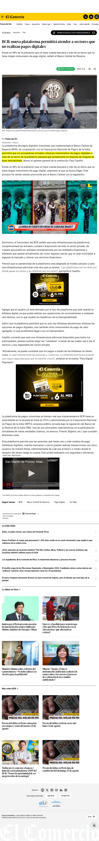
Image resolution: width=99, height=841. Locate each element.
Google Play (65, 796)
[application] (31, 474)
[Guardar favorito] (89, 69)
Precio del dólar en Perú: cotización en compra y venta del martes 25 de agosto (19, 726)
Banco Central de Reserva (38, 502)
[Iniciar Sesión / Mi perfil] (96, 16)
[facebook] (42, 790)
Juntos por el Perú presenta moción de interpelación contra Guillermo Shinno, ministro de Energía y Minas (19, 627)
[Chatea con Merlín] (85, 16)
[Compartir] (94, 69)
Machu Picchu (59, 24)
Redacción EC (11, 139)
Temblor (19, 24)
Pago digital (59, 502)
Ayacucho (36, 24)
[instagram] (51, 790)
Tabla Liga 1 (46, 24)
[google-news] (65, 790)
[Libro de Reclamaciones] (56, 803)
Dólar (69, 24)
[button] (31, 473)
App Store (50, 796)
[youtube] (56, 790)
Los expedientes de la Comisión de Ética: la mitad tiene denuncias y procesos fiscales (39, 559)
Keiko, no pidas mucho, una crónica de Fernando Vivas (25, 532)
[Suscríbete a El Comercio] (90, 16)
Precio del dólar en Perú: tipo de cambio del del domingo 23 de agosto (61, 769)
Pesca (27, 24)
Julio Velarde (84, 24)
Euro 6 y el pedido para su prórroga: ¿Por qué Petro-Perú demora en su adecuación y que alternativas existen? (60, 628)
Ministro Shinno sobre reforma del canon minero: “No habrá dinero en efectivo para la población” (19, 671)
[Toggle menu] (2, 16)
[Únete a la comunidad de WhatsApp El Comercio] (65, 69)
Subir (90, 817)
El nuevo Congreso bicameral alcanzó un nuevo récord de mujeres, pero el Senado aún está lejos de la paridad (45, 579)
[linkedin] (61, 790)
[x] (47, 790)
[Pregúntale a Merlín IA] (94, 825)
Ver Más (73, 502)
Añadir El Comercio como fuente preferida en (73, 33)
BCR (20, 502)
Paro (75, 24)
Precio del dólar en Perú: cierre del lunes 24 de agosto (59, 724)
